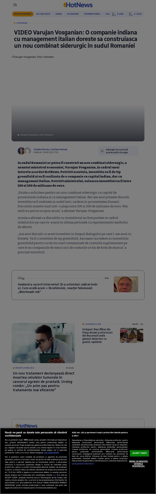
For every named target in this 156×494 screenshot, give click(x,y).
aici (54, 475)
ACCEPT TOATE (139, 453)
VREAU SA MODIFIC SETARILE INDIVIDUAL (138, 463)
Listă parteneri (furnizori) (83, 464)
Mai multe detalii (51, 452)
